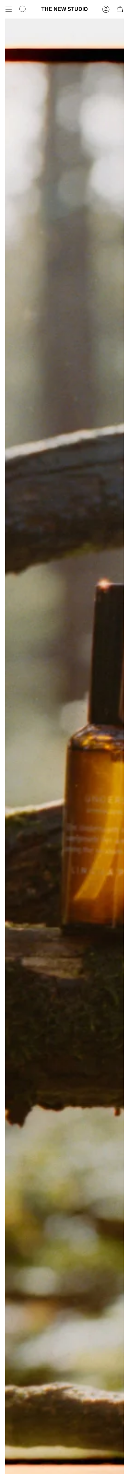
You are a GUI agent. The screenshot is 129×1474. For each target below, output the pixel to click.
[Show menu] (8, 9)
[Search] (23, 9)
